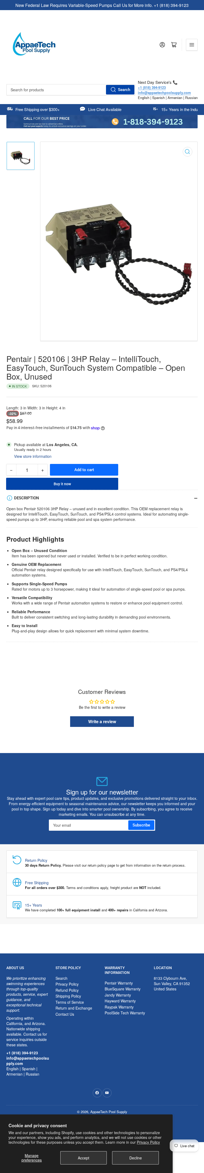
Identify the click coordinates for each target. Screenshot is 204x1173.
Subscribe (141, 825)
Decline (135, 1157)
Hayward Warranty (120, 1000)
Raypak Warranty (119, 1007)
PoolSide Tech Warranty (125, 1012)
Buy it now (62, 484)
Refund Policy (67, 990)
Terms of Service (70, 1002)
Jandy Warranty (118, 995)
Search (124, 89)
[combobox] (70, 89)
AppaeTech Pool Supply (108, 1111)
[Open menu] (192, 45)
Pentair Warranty (119, 983)
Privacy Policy (148, 1142)
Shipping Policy (68, 996)
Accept (83, 1157)
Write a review (102, 721)
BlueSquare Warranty (123, 988)
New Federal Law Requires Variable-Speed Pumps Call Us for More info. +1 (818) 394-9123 (102, 5)
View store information (33, 456)
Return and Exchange (74, 1008)
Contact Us (65, 1014)
